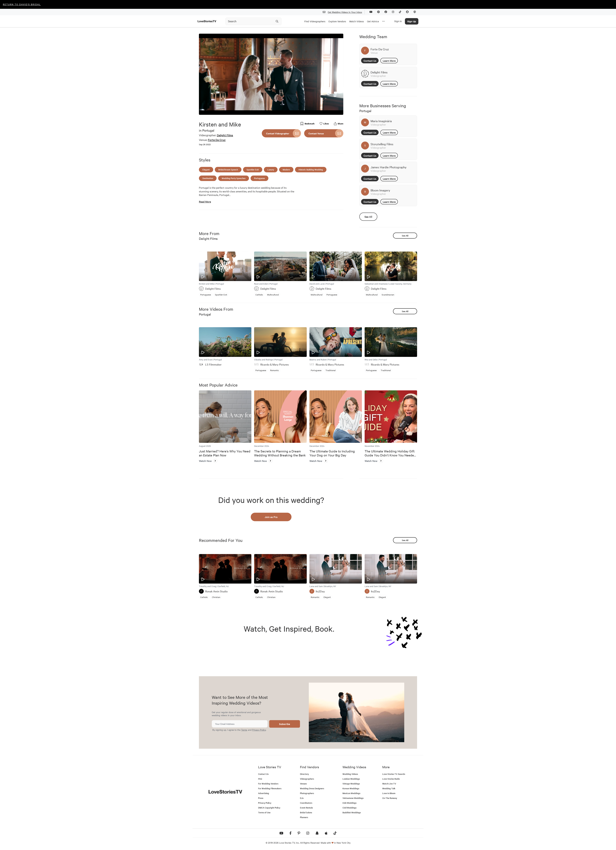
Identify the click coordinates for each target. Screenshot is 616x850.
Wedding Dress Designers (312, 788)
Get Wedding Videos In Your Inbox (345, 12)
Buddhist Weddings (351, 812)
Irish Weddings (349, 802)
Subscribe (284, 724)
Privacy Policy (259, 729)
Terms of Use (264, 812)
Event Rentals (306, 807)
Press (260, 798)
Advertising (263, 793)
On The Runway (389, 798)
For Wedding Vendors (268, 783)
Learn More (389, 60)
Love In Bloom (388, 793)
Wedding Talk (388, 788)
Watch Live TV (389, 783)
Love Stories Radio (391, 778)
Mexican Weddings (351, 793)
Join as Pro (271, 517)
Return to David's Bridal (22, 4)
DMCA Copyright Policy (269, 807)
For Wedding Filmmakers (269, 788)
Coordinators (306, 802)
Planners (304, 817)
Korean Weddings (350, 788)
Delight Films (225, 135)
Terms (244, 729)
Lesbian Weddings (351, 778)
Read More (205, 201)
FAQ (260, 778)
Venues (303, 783)
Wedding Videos (350, 773)
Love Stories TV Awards (393, 773)
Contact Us (370, 60)
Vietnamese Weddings (353, 798)
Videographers (307, 778)
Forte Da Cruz (217, 140)
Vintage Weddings (351, 783)
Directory (304, 773)
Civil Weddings (349, 807)
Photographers (307, 793)
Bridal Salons (306, 812)
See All (368, 216)
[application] (271, 74)
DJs (302, 798)
